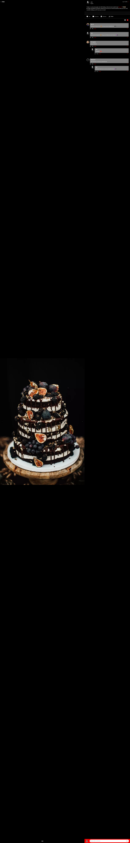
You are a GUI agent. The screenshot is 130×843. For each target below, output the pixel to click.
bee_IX (120, 7)
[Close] (2, 1)
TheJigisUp (97, 51)
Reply (95, 28)
